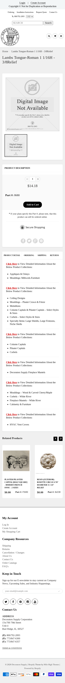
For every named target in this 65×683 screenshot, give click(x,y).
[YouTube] (35, 602)
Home (5, 51)
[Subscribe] (59, 591)
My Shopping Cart (11, 531)
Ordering (11, 12)
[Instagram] (28, 602)
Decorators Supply (19, 664)
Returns (6, 549)
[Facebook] (13, 602)
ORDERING (29, 255)
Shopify (31, 664)
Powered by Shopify (32, 668)
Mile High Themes (51, 664)
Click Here (11, 288)
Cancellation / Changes (13, 552)
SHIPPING (42, 255)
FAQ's (5, 566)
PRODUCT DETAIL (12, 255)
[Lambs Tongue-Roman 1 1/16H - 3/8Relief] (32, 104)
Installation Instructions (25, 12)
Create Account (38, 3)
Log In (5, 524)
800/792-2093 (19, 16)
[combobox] (27, 23)
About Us (7, 556)
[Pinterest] (20, 602)
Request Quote (41, 12)
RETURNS (54, 255)
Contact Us (53, 12)
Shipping (6, 545)
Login (22, 3)
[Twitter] (6, 602)
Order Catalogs (9, 563)
